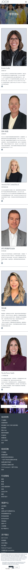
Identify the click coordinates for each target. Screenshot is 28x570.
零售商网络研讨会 (6, 513)
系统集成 (3, 521)
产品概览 (3, 420)
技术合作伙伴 (5, 518)
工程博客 (3, 526)
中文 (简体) (8, 568)
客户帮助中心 (5, 528)
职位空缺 (14, 406)
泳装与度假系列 (5, 486)
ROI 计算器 (4, 440)
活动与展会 (4, 543)
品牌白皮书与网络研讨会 (8, 511)
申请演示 (3, 435)
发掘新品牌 (4, 454)
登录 (2, 443)
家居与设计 (4, 496)
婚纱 (2, 494)
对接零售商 (4, 422)
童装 (2, 489)
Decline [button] (16, 567)
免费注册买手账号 (6, 462)
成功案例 (3, 506)
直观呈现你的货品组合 (7, 457)
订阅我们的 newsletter (7, 550)
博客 (2, 508)
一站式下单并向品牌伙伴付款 (9, 459)
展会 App (4, 430)
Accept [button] (11, 567)
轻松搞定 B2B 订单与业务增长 (9, 425)
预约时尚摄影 (5, 433)
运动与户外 (4, 491)
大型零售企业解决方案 (7, 464)
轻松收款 (3, 427)
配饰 (2, 484)
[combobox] (7, 568)
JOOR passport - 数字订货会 (9, 467)
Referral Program (6, 548)
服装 (2, 479)
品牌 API (3, 523)
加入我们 (3, 545)
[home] (5, 2)
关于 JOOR (4, 538)
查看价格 (3, 438)
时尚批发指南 (5, 516)
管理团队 (3, 540)
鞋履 (2, 481)
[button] (26, 2)
